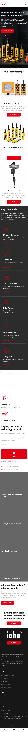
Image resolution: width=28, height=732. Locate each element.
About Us (2, 696)
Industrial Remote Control (6, 684)
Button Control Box (4, 678)
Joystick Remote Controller (6, 687)
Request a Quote (14, 642)
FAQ (1, 702)
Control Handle (4, 681)
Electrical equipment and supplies (7, 675)
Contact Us (3, 699)
